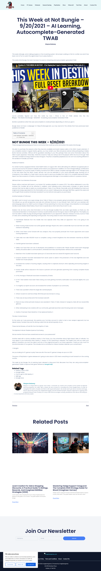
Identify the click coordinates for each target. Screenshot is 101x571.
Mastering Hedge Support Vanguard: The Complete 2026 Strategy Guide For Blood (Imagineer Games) (70, 488)
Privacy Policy (40, 559)
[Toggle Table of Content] (32, 133)
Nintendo (37, 5)
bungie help (49, 364)
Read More (15, 502)
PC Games (29, 5)
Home (22, 5)
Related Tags (22, 137)
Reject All (20, 564)
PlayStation (57, 5)
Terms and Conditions (51, 559)
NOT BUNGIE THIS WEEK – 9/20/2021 (24, 135)
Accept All (31, 564)
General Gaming (47, 5)
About (86, 5)
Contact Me (93, 5)
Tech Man (79, 5)
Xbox (64, 5)
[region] (20, 559)
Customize (10, 564)
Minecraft (71, 5)
